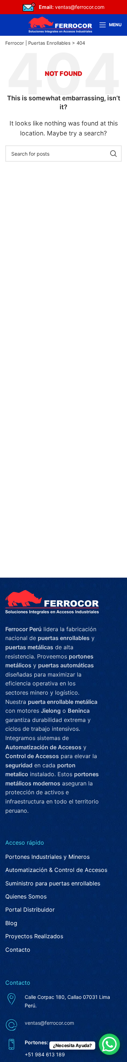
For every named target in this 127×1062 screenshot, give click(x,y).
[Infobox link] (63, 7)
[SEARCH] (113, 153)
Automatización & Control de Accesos (56, 869)
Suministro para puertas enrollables (52, 883)
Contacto (17, 949)
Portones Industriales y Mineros (47, 856)
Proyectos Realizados (34, 936)
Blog (11, 923)
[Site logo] (60, 24)
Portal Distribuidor (30, 909)
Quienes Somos (26, 896)
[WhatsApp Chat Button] (109, 1044)
